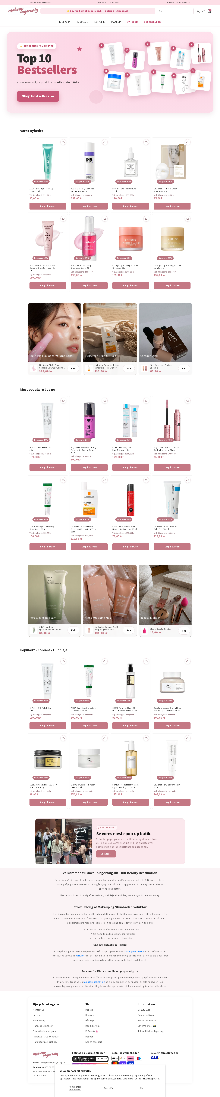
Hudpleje (82, 22)
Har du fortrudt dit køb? (45, 1041)
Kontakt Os (38, 1009)
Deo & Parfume (93, 1025)
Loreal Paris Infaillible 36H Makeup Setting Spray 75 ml (124, 528)
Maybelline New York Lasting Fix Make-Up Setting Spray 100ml (83, 450)
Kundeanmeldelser (147, 1020)
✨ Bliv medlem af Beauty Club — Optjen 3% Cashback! (97, 10)
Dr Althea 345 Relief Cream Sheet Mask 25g (166, 190)
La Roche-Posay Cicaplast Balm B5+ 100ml (165, 528)
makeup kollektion (134, 951)
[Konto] (198, 11)
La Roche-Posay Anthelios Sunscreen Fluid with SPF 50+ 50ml (84, 529)
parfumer (80, 955)
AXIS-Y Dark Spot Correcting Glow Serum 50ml (41, 528)
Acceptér (108, 1088)
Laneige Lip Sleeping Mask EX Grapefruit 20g (125, 266)
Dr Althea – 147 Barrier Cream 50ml (167, 786)
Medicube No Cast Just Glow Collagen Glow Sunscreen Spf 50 (42, 268)
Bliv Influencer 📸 (147, 1025)
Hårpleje (99, 22)
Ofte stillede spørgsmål (44, 1031)
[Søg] (192, 11)
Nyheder (132, 22)
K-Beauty (64, 22)
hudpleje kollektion (94, 981)
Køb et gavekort (93, 1041)
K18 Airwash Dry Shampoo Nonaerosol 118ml (82, 190)
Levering (37, 1015)
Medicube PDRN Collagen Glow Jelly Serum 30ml (82, 266)
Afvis (142, 1088)
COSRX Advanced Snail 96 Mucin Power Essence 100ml (124, 709)
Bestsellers (152, 22)
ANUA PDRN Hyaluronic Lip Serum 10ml (41, 190)
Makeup (116, 22)
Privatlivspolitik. (151, 1078)
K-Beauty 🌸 (91, 1031)
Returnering (39, 1020)
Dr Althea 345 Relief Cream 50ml (41, 448)
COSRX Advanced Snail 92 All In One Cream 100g (43, 786)
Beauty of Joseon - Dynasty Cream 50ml (83, 786)
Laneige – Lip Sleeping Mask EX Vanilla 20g (167, 266)
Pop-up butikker (146, 1015)
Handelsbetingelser (43, 1025)
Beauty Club (144, 1009)
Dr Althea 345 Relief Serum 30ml (124, 190)
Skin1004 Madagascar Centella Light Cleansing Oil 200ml (126, 786)
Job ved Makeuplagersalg (151, 1031)
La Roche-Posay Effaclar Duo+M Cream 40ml (123, 448)
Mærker (89, 1036)
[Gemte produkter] (203, 11)
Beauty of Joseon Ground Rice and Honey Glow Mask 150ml (167, 709)
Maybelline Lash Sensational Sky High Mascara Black (166, 448)
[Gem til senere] (63, 142)
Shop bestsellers (38, 96)
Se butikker (106, 853)
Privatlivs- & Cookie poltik (46, 1036)
